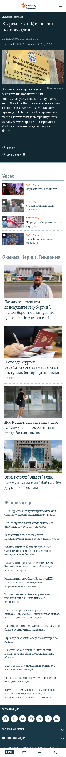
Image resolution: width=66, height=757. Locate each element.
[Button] (8, 148)
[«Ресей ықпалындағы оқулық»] (13, 205)
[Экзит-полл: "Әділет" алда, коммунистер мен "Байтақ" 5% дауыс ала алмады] (33, 456)
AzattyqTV (32, 185)
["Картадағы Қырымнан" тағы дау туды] (13, 222)
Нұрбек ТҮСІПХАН (14, 44)
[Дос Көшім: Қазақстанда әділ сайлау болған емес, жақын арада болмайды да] (33, 402)
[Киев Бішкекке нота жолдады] (13, 239)
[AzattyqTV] (39, 752)
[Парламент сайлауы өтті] (13, 189)
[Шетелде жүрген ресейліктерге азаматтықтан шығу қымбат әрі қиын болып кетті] (33, 342)
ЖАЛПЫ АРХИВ (13, 17)
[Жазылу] (56, 718)
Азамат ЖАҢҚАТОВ (40, 44)
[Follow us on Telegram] (39, 718)
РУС (24, 752)
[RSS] (48, 718)
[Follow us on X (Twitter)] (14, 718)
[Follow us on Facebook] (5, 718)
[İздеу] (55, 752)
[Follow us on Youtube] (22, 718)
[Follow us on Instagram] (31, 718)
